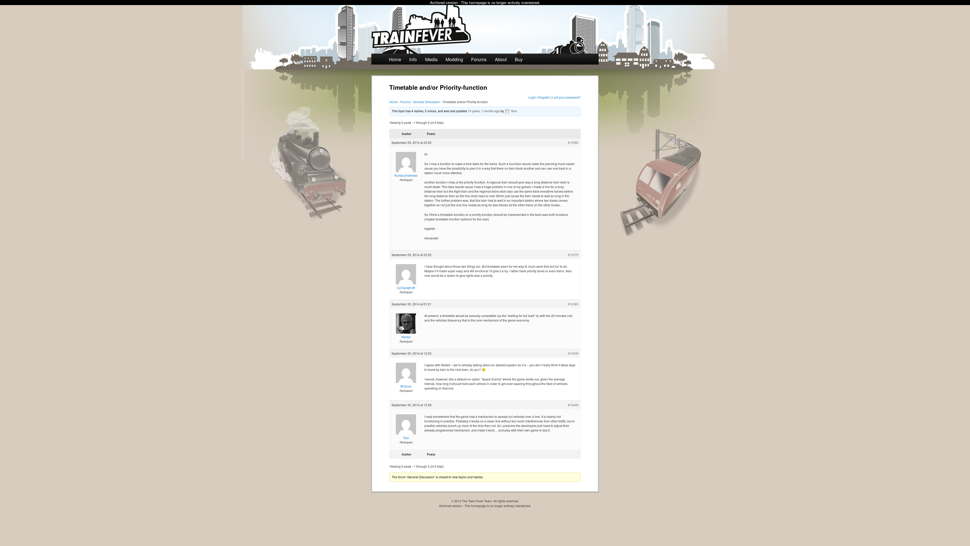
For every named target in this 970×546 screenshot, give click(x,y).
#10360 (573, 142)
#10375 (573, 255)
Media (431, 59)
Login (532, 97)
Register (544, 97)
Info (413, 59)
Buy (519, 59)
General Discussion (426, 102)
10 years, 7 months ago (484, 111)
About (501, 59)
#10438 (573, 353)
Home (395, 59)
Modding (454, 59)
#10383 (573, 304)
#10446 (573, 405)
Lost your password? (566, 97)
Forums (479, 59)
